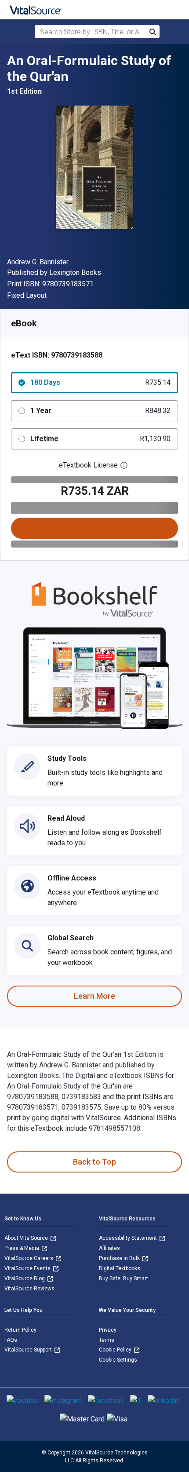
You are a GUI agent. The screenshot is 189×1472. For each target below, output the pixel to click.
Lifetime (100, 439)
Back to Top (94, 1161)
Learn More (94, 996)
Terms (106, 1340)
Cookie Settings (118, 1360)
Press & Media (22, 1248)
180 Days (100, 382)
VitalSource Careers (29, 1258)
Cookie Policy (116, 1350)
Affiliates (109, 1248)
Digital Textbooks (119, 1268)
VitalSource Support (28, 1350)
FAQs (10, 1340)
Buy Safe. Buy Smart (123, 1278)
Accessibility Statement (128, 1238)
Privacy (107, 1330)
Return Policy (20, 1330)
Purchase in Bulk (120, 1258)
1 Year (100, 410)
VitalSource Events (28, 1268)
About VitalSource (26, 1238)
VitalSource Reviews (29, 1289)
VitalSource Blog (25, 1278)
